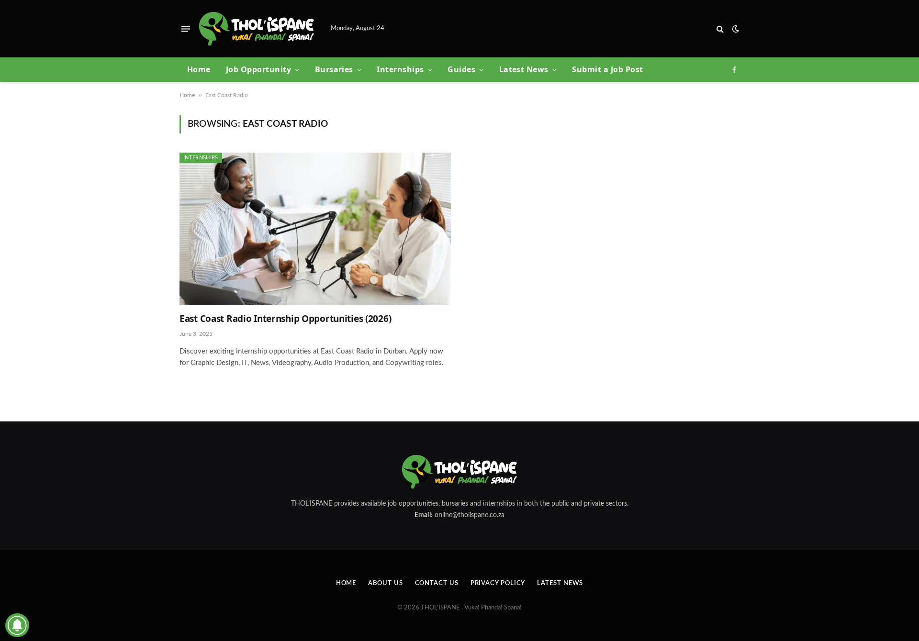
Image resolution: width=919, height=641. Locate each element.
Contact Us (437, 583)
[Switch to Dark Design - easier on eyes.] (735, 29)
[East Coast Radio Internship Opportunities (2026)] (315, 229)
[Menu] (185, 28)
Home (199, 69)
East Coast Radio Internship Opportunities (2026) (285, 319)
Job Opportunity (258, 69)
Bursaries (334, 69)
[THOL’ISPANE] (256, 29)
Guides (461, 69)
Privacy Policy (498, 583)
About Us (385, 583)
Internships (400, 69)
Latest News (524, 69)
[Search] (720, 29)
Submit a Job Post (607, 69)
